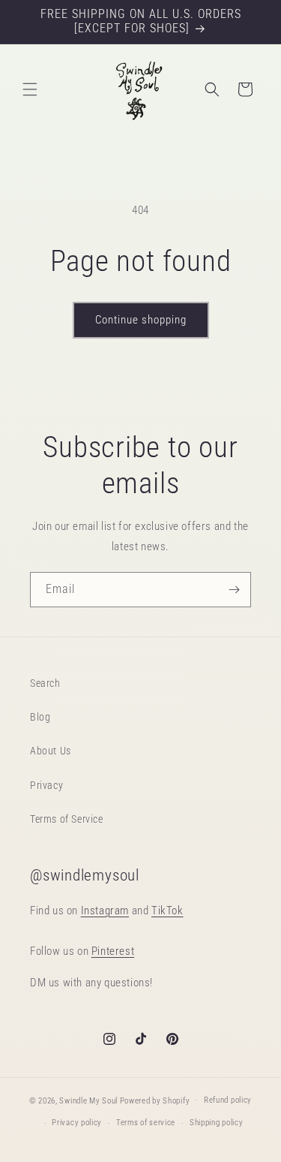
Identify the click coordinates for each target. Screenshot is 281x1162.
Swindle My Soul (88, 1100)
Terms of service (145, 1122)
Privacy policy (77, 1122)
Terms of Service (66, 819)
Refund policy (228, 1100)
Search (45, 683)
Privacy (46, 785)
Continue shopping (141, 320)
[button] (29, 89)
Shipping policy (217, 1122)
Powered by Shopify (155, 1100)
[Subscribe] (233, 589)
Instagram (105, 910)
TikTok (167, 910)
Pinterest (112, 951)
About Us (50, 751)
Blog (40, 717)
